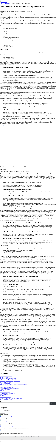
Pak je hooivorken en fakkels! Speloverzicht (9, 388)
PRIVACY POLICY (27, 436)
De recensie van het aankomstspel (7, 393)
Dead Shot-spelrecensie (5, 383)
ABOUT (39, 436)
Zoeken (1, 401)
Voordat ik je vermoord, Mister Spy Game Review (11, 398)
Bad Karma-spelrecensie (5, 397)
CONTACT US (18, 436)
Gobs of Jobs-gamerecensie (6, 390)
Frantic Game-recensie (5, 394)
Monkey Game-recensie (5, 392)
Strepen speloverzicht (4, 386)
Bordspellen (6, 3)
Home (1, 3)
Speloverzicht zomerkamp (5, 382)
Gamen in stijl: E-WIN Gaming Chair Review (10, 381)
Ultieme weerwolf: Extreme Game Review (9, 379)
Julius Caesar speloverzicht (6, 399)
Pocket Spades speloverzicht (6, 376)
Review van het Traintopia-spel (6, 387)
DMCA (34, 436)
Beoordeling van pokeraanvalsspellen (8, 378)
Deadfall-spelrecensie (4, 395)
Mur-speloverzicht (4, 377)
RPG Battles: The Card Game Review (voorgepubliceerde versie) (14, 384)
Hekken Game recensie (5, 389)
